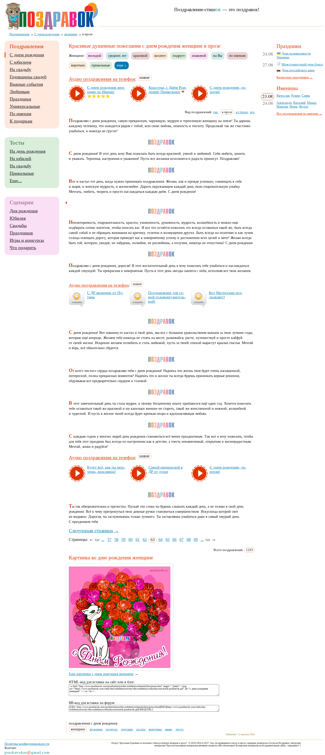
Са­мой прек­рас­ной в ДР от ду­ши (166, 469)
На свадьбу (20, 69)
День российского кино (298, 70)
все (252, 112)
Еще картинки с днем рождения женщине (101, 674)
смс (215, 112)
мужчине (96, 729)
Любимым (19, 91)
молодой (94, 56)
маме (168, 729)
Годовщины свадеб (28, 76)
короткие (78, 65)
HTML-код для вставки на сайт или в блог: (102, 682)
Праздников (21, 232)
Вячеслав (283, 95)
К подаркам (21, 121)
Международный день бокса (302, 64)
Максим (282, 106)
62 (145, 539)
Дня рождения (24, 210)
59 (123, 539)
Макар (311, 103)
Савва (306, 95)
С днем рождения (27, 54)
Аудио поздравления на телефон (102, 79)
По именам (20, 113)
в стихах (242, 112)
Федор (303, 106)
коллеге (160, 56)
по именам (237, 56)
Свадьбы (18, 225)
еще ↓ (121, 65)
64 (160, 539)
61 (138, 539)
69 (196, 539)
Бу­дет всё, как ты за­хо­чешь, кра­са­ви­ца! (106, 469)
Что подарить (23, 247)
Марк (293, 106)
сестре (140, 729)
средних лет (117, 56)
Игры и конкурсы (27, 240)
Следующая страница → (94, 530)
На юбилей (20, 158)
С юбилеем (20, 62)
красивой (140, 56)
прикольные (101, 65)
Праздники (20, 98)
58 (116, 539)
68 (189, 539)
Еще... (16, 180)
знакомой (199, 56)
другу (179, 729)
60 (130, 539)
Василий (299, 103)
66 (174, 539)
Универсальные (25, 106)
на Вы (217, 56)
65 (168, 539)
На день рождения (27, 151)
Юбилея (18, 218)
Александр (284, 103)
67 (182, 539)
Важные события (26, 84)
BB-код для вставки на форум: (92, 703)
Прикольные (22, 173)
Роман (295, 95)
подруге (179, 56)
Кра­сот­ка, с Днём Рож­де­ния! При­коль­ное (168, 89)
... (102, 539)
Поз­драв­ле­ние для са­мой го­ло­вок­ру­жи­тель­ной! (167, 297)
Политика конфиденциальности (27, 744)
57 (109, 539)
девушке (127, 729)
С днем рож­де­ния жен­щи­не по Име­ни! (106, 89)
